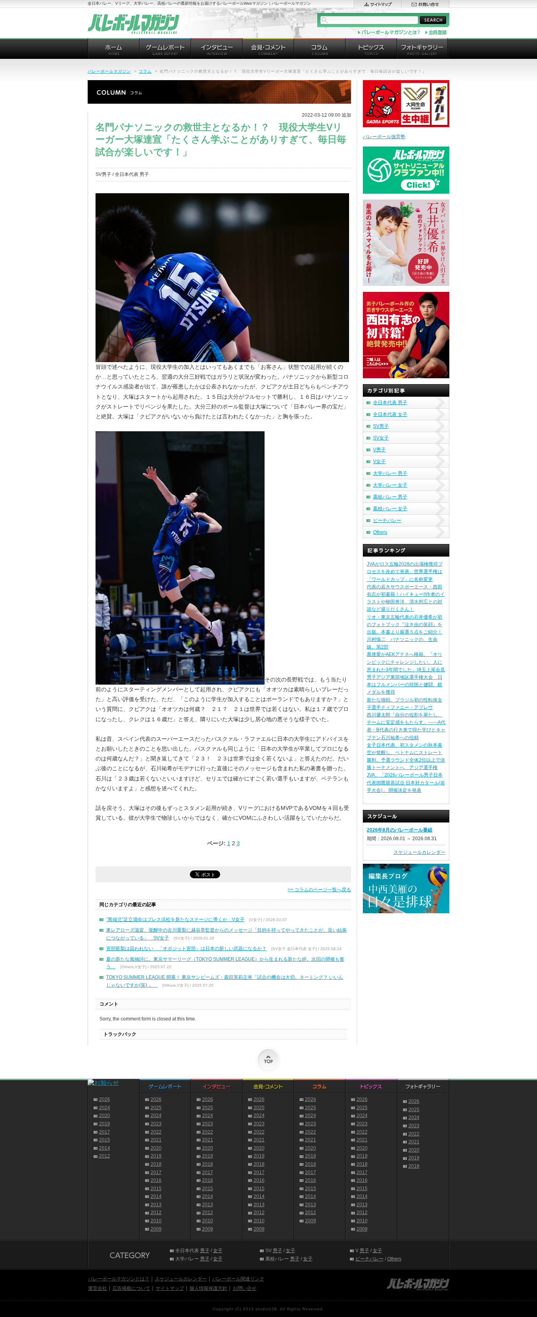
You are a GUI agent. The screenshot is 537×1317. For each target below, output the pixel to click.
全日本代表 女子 (390, 414)
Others (380, 532)
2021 (156, 1140)
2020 (104, 1115)
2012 (104, 1156)
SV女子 (381, 438)
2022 (156, 1132)
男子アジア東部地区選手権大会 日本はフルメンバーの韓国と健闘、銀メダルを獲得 (404, 684)
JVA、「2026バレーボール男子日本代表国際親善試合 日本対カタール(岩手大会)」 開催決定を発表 (406, 782)
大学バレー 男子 (390, 473)
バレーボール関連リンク (238, 1279)
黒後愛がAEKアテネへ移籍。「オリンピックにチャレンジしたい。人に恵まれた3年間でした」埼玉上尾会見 (406, 662)
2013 (156, 1204)
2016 (156, 1180)
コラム (145, 71)
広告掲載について (131, 1288)
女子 (218, 1250)
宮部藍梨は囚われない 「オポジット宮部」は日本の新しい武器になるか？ (186, 948)
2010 (156, 1221)
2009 (156, 1229)
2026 (104, 1099)
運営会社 (97, 1288)
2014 (104, 1148)
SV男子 (381, 426)
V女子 (379, 461)
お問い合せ (244, 1288)
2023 (156, 1124)
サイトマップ (170, 1288)
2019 (104, 1124)
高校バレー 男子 (390, 497)
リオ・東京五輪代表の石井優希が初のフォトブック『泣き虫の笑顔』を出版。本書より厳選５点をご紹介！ (404, 624)
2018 (156, 1164)
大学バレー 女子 (390, 485)
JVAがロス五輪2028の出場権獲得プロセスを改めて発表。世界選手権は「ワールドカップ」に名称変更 (405, 571)
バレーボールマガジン (109, 71)
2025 (156, 1107)
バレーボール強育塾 (384, 136)
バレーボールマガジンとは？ (118, 1279)
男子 (205, 1250)
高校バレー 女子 (390, 508)
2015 (104, 1140)
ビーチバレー (387, 520)
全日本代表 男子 (390, 402)
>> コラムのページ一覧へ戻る (319, 889)
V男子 (379, 449)
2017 (104, 1132)
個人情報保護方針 (208, 1288)
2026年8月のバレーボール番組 (399, 830)
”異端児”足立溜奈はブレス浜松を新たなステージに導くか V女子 (175, 919)
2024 (104, 1107)
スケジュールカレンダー (419, 852)
